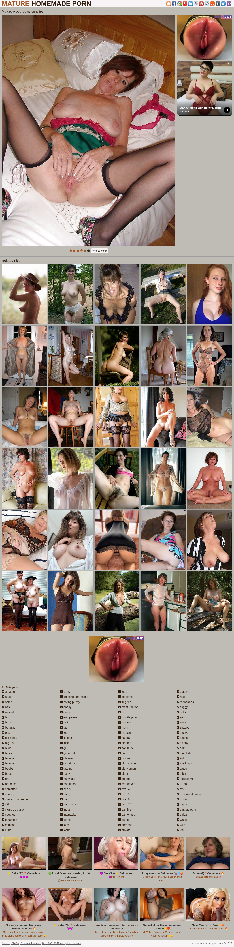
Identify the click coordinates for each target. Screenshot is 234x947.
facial (66, 722)
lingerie (126, 702)
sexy (182, 722)
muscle (126, 732)
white (183, 819)
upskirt (183, 799)
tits (181, 789)
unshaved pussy (190, 794)
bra (6, 778)
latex (66, 824)
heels (67, 789)
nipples (126, 743)
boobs (8, 768)
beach (8, 722)
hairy (66, 773)
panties (126, 809)
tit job (183, 783)
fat (65, 727)
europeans (70, 717)
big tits (9, 743)
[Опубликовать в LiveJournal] (196, 3)
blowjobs (10, 763)
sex (181, 717)
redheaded (186, 702)
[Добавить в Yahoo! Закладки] (229, 3)
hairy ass (69, 778)
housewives (71, 804)
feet (65, 732)
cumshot (10, 824)
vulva (183, 814)
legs (124, 691)
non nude (127, 748)
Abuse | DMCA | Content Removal (21, 943)
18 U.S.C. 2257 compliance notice (61, 943)
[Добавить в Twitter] (223, 3)
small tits (185, 753)
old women (128, 768)
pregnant (127, 824)
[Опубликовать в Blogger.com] (168, 3)
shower (184, 732)
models (126, 722)
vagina (184, 804)
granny (67, 768)
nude (124, 753)
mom (124, 727)
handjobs (69, 783)
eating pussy (71, 702)
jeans (67, 819)
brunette (10, 783)
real (182, 696)
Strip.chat (184, 111)
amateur (10, 691)
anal (7, 696)
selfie (183, 712)
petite (125, 819)
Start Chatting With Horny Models (200, 107)
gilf (65, 748)
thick (182, 773)
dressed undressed (75, 696)
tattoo (183, 768)
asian (8, 702)
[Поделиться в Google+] (185, 3)
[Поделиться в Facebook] (174, 3)
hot (65, 799)
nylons (125, 758)
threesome (186, 778)
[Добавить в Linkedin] (190, 3)
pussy (183, 691)
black (8, 753)
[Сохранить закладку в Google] (179, 3)
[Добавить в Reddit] (207, 3)
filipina (67, 737)
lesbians (127, 696)
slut (181, 748)
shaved (184, 727)
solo (182, 758)
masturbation (129, 707)
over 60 (126, 799)
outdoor (126, 778)
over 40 (126, 789)
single (183, 737)
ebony (67, 707)
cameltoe (10, 789)
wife (182, 824)
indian (67, 809)
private (125, 830)
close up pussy (14, 809)
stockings (185, 763)
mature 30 (128, 783)
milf (123, 712)
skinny (183, 743)
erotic (67, 712)
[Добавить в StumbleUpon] (212, 3)
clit (6, 804)
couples (9, 814)
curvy (66, 691)
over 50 (126, 794)
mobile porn (129, 717)
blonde (9, 758)
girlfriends (69, 753)
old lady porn (129, 763)
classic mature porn (17, 799)
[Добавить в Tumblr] (218, 3)
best (7, 732)
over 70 (126, 804)
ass (7, 707)
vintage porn (187, 809)
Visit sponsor (99, 250)
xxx (181, 830)
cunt (7, 830)
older (124, 773)
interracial (69, 814)
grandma (69, 763)
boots (8, 773)
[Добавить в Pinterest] (201, 3)
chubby (9, 794)
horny (67, 794)
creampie (10, 819)
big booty (10, 737)
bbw (7, 717)
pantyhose (128, 814)
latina (67, 830)
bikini (8, 748)
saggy (183, 707)
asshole (9, 712)
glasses (68, 758)
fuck (66, 743)
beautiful (10, 727)
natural (126, 737)
